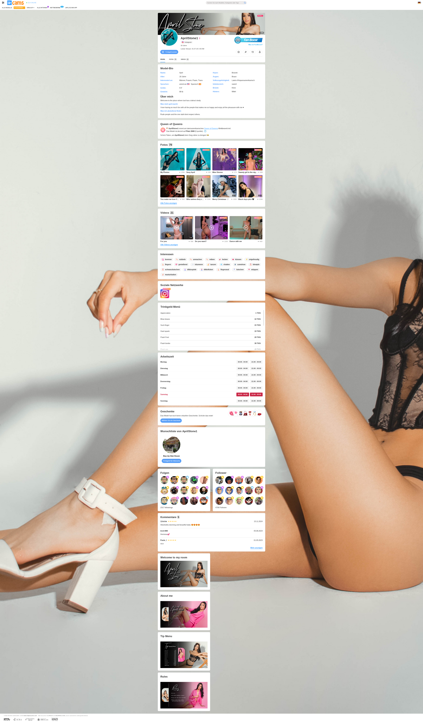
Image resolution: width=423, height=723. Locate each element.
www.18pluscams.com (30, 715)
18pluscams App (71, 7)
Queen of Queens (211, 128)
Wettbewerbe (55, 7)
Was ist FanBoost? (255, 44)
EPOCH (50, 715)
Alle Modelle (7, 7)
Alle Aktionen (42, 7)
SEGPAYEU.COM (60, 715)
